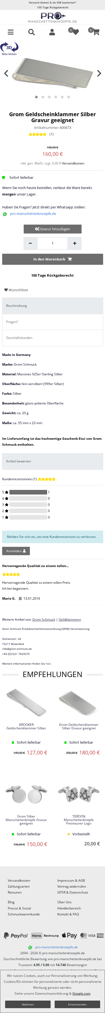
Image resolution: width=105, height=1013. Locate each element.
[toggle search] (31, 32)
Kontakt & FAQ (68, 914)
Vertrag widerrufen (71, 886)
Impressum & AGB (71, 880)
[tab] (52, 306)
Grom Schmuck (43, 619)
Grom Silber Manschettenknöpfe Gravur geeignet (26, 820)
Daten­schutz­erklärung (51, 993)
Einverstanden (77, 1004)
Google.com (81, 993)
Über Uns (64, 902)
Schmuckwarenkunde (24, 914)
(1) (52, 134)
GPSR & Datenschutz (72, 892)
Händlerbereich (69, 908)
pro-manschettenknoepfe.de (33, 213)
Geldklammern (70, 619)
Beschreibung (16, 305)
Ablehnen (28, 1004)
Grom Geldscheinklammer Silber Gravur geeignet (79, 726)
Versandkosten (73, 163)
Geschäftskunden (19, 337)
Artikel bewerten (18, 461)
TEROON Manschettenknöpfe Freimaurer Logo (79, 820)
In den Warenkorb (49, 259)
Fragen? (12, 322)
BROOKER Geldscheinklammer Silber (26, 726)
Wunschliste (18, 289)
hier (48, 663)
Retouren (15, 892)
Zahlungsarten (19, 886)
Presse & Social (19, 908)
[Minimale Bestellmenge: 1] (30, 243)
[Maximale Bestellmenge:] (74, 243)
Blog (11, 902)
